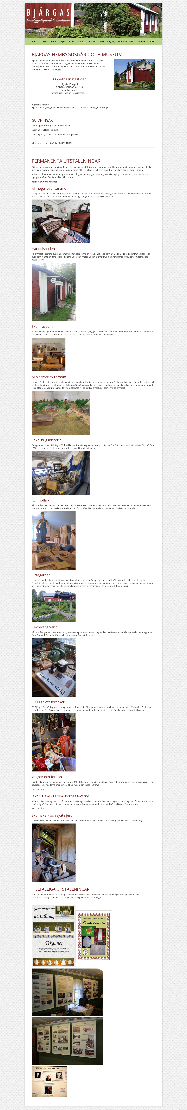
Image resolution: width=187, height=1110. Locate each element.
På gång (111, 41)
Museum (82, 41)
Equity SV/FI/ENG (126, 41)
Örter (101, 41)
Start (34, 41)
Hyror (71, 41)
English (62, 41)
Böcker (92, 41)
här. (59, 69)
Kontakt (43, 41)
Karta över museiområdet (44, 181)
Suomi (53, 41)
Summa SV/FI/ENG (146, 41)
